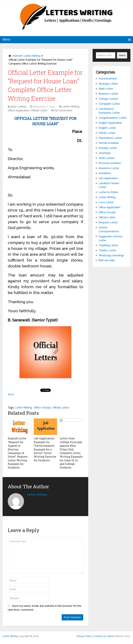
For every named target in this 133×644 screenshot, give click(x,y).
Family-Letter (107, 132)
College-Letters (108, 98)
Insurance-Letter (109, 168)
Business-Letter (108, 93)
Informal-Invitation (110, 163)
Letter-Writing (32, 55)
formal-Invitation (109, 143)
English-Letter (107, 127)
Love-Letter (106, 202)
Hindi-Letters (107, 158)
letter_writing (18, 106)
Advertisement (108, 78)
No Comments (63, 110)
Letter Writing (10, 636)
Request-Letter (108, 222)
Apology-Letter (108, 83)
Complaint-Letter (109, 103)
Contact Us (100, 636)
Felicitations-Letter (110, 137)
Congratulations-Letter (113, 117)
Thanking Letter (108, 245)
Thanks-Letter (107, 250)
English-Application (110, 122)
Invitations (105, 173)
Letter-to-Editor (108, 192)
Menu (6, 39)
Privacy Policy (84, 636)
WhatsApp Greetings (111, 255)
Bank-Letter (106, 88)
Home (16, 55)
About (111, 636)
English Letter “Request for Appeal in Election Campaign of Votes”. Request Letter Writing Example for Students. (18, 453)
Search (122, 55)
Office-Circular (42, 407)
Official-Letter (39, 110)
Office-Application (19, 110)
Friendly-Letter (108, 148)
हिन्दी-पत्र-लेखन (107, 260)
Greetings (104, 153)
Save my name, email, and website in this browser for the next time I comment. (44, 607)
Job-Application (108, 178)
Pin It (11, 394)
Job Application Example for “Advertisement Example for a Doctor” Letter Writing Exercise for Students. (45, 449)
